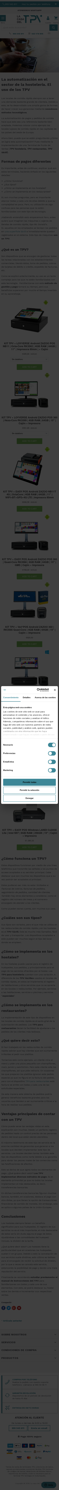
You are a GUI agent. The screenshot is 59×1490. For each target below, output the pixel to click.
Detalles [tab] (27, 697)
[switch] (52, 753)
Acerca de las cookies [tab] (45, 697)
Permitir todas (29, 782)
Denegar (30, 798)
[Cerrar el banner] (55, 690)
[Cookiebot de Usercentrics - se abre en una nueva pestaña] (37, 690)
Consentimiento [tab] (11, 697)
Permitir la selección (29, 790)
